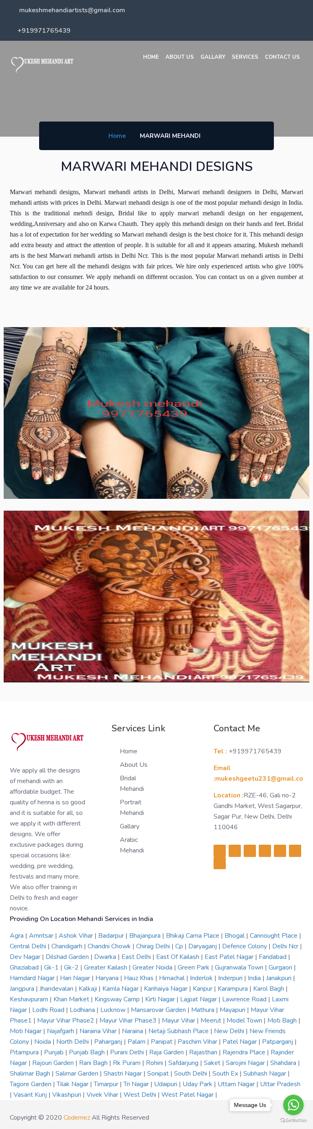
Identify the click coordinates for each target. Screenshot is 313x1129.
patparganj (278, 1041)
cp (180, 946)
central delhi (29, 946)
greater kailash (106, 967)
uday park (198, 1084)
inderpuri (231, 978)
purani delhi (127, 1052)
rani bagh (94, 1062)
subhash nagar (265, 1073)
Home (151, 57)
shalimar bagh (31, 1073)
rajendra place (245, 1052)
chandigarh (67, 946)
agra (17, 935)
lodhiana (83, 1009)
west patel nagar (188, 1094)
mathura (203, 1009)
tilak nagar (73, 1084)
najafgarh (61, 1031)
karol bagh (269, 988)
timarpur (107, 1084)
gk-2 (72, 967)
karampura (233, 988)
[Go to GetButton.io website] (293, 1120)
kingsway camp (118, 999)
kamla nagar (121, 988)
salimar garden (77, 1073)
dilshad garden (68, 956)
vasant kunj (30, 1094)
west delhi (140, 1094)
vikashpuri (67, 1094)
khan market (72, 999)
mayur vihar (179, 1020)
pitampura (25, 1052)
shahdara (284, 1062)
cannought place (274, 935)
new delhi (230, 1031)
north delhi (73, 1041)
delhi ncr (286, 946)
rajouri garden (53, 1062)
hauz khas (139, 978)
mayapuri (233, 1009)
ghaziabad (25, 967)
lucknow (113, 1009)
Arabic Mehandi (132, 845)
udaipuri (166, 1084)
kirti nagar (160, 999)
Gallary (213, 57)
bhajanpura (145, 935)
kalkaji (89, 988)
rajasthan (204, 1052)
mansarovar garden (159, 1009)
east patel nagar (230, 956)
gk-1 (52, 967)
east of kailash (178, 956)
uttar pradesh (280, 1084)
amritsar (42, 935)
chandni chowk (110, 946)
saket (213, 1062)
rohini (155, 1062)
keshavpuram (30, 999)
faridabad (273, 956)
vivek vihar (103, 1094)
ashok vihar (77, 935)
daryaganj (203, 946)
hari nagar (76, 978)
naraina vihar (98, 1031)
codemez (77, 1117)
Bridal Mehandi (132, 783)
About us (179, 57)
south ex (226, 1073)
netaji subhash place (179, 1031)
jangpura (23, 988)
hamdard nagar (33, 978)
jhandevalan (57, 988)
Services (245, 57)
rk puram (127, 1062)
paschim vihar (198, 1041)
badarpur (112, 935)
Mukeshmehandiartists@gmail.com (71, 10)
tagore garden (31, 1084)
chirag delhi (154, 946)
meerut (212, 1020)
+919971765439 (44, 30)
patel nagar (240, 1041)
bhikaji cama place (193, 935)
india (255, 978)
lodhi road (49, 1009)
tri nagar (136, 1084)
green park (194, 967)
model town (245, 1020)
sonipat (158, 1073)
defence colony (245, 946)
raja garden (167, 1052)
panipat (162, 1041)
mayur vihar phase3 (128, 1020)
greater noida (153, 967)
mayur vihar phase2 (66, 1020)
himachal (172, 978)
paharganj (109, 1041)
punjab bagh (87, 1052)
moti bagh (282, 1020)
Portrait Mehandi (132, 807)
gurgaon (281, 967)
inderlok (202, 978)
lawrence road (245, 999)
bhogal (235, 935)
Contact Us (282, 57)
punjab (54, 1052)
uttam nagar (237, 1084)
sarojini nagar (246, 1062)
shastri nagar (123, 1073)
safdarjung (184, 1062)
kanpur (203, 988)
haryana (107, 978)
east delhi (136, 956)
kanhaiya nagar (166, 988)
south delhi (191, 1073)
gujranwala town (240, 967)
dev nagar (26, 956)
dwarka (106, 956)
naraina (133, 1031)
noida (43, 1041)
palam (137, 1041)
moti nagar (26, 1031)
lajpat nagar (199, 999)
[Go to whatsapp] (293, 1105)
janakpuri (279, 978)
